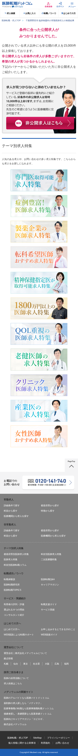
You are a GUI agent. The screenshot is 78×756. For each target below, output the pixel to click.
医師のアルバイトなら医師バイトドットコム (26, 698)
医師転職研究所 (12, 584)
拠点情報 (8, 658)
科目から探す (10, 510)
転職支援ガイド (49, 604)
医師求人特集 (10, 559)
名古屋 (36, 663)
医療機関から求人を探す (16, 516)
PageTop (71, 461)
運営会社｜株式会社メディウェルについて (25, 653)
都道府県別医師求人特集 (16, 554)
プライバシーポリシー (58, 737)
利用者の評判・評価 (14, 604)
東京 (25, 663)
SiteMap (37, 737)
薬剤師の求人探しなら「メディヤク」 (23, 703)
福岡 (66, 663)
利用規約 (45, 743)
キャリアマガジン (50, 584)
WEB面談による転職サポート (19, 634)
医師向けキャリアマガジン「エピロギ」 (24, 719)
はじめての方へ (12, 629)
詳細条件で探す (12, 505)
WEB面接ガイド (49, 634)
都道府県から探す (50, 505)
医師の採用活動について (16, 678)
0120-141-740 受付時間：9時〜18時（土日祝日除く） (48, 480)
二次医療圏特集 (49, 559)
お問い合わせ (62, 743)
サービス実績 (48, 609)
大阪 (47, 663)
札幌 (6, 663)
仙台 (15, 663)
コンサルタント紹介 (14, 615)
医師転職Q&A (48, 579)
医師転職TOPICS (12, 590)
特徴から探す (48, 510)
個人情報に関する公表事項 (22, 743)
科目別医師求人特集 (51, 554)
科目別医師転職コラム (15, 565)
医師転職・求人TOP (17, 737)
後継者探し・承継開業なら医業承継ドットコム (27, 713)
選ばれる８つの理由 (14, 609)
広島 (57, 663)
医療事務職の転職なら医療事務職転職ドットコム (29, 708)
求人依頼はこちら (13, 683)
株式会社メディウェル (15, 724)
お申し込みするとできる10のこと (58, 629)
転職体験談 (9, 579)
